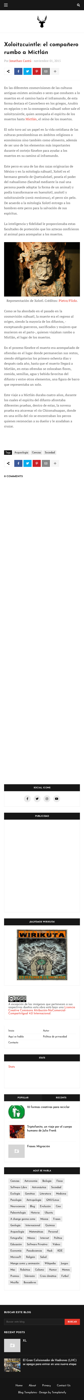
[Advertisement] (42, 866)
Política (58, 1238)
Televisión (29, 1276)
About (32, 1385)
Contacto (13, 1043)
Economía (15, 1251)
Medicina (61, 1194)
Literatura (45, 1194)
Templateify (59, 1392)
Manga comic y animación (25, 1263)
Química (50, 1225)
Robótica (25, 1270)
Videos (56, 1244)
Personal (53, 1232)
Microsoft (15, 1257)
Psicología (15, 1200)
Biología (46, 1181)
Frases (56, 1219)
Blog (32, 1206)
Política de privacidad (55, 1037)
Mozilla (14, 1282)
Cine (58, 1206)
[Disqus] (42, 618)
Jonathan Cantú (20, 61)
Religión (30, 1257)
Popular (23, 1098)
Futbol (65, 1276)
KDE (60, 1251)
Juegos (64, 1263)
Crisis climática (48, 1276)
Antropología (34, 1200)
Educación (16, 1244)
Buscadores (30, 1282)
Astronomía (30, 1181)
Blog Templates (27, 1392)
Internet (44, 1238)
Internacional (32, 1225)
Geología (15, 1225)
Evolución (45, 1206)
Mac (12, 1270)
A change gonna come (22, 1219)
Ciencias (36, 453)
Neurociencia (17, 1206)
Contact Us (63, 1385)
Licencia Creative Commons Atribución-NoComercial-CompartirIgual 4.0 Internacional (41, 1010)
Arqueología (21, 453)
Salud (43, 1257)
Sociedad (50, 453)
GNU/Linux (52, 1200)
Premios (14, 1276)
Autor (46, 1031)
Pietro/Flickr (68, 300)
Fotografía (16, 1238)
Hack (49, 1251)
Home (19, 1385)
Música (44, 1219)
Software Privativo (37, 1244)
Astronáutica (39, 1187)
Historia (35, 1213)
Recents (61, 1098)
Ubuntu (49, 1213)
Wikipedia (50, 1263)
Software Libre (18, 1187)
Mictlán (31, 119)
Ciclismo (39, 1270)
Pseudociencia (34, 1251)
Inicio (11, 1031)
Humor (53, 1270)
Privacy (46, 1385)
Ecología (15, 1194)
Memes (66, 1270)
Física (59, 1181)
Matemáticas (36, 1232)
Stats (11, 1067)
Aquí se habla (16, 1037)
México (31, 1238)
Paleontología (18, 1213)
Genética (30, 1194)
